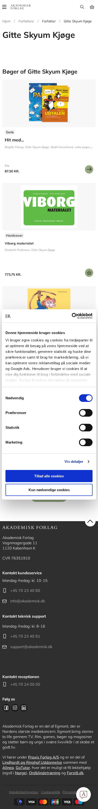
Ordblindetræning (44, 772)
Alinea (8, 767)
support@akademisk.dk (31, 646)
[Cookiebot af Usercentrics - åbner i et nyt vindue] (72, 316)
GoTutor (23, 767)
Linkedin (24, 708)
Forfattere (26, 21)
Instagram (15, 708)
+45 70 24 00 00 (25, 684)
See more (49, 231)
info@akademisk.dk (27, 601)
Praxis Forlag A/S (43, 757)
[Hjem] (21, 7)
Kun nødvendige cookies (49, 490)
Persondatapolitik (76, 792)
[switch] (86, 413)
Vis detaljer (73, 461)
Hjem (6, 21)
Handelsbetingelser (24, 792)
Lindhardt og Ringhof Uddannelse (32, 762)
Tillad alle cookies (49, 476)
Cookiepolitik (50, 792)
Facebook (6, 708)
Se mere (89, 169)
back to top (90, 521)
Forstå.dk (75, 772)
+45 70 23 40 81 (25, 636)
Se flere (49, 128)
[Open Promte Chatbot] (83, 794)
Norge (20, 772)
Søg (82, 7)
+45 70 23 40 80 (25, 590)
